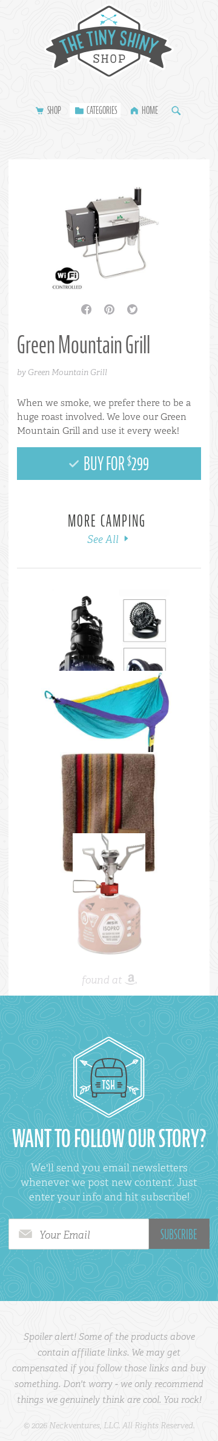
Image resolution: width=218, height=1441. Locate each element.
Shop (54, 110)
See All (104, 539)
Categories (102, 110)
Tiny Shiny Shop (109, 41)
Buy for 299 (115, 463)
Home (150, 110)
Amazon (131, 980)
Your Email (64, 1235)
